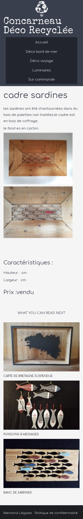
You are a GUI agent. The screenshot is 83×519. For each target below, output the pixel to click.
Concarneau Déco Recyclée (38, 26)
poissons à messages (21, 434)
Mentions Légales (17, 513)
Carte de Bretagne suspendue (28, 376)
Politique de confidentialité (56, 513)
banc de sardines (17, 492)
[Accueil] (41, 9)
